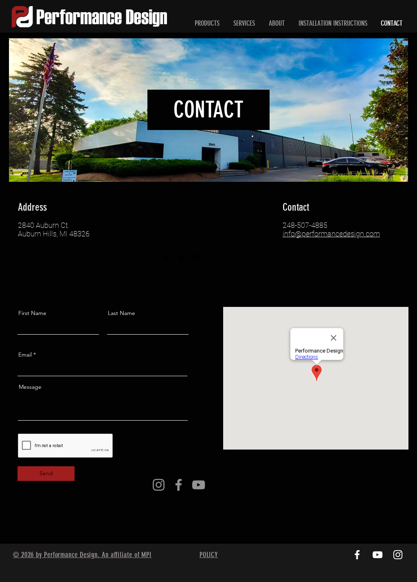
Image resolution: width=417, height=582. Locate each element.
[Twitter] (166, 257)
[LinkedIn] (181, 257)
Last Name (121, 313)
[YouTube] (198, 485)
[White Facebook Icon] (357, 555)
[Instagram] (195, 257)
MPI (146, 554)
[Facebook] (151, 257)
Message (30, 387)
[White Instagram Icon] (398, 555)
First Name (32, 313)
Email (25, 354)
